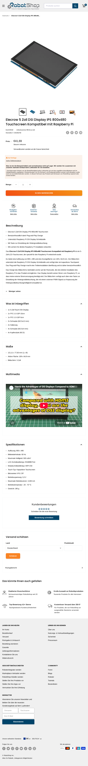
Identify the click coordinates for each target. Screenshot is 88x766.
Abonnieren (18, 722)
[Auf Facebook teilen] (67, 132)
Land (8, 543)
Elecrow (9, 130)
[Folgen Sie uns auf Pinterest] (17, 748)
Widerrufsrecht (7, 658)
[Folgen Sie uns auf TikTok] (25, 748)
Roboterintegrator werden (11, 670)
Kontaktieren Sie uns (10, 654)
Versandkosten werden (22, 149)
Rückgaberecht (11, 568)
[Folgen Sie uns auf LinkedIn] (30, 748)
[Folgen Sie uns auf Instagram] (12, 748)
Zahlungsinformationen (10, 651)
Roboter (51, 677)
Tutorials (51, 680)
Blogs (50, 673)
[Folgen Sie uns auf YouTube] (21, 748)
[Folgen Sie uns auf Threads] (34, 748)
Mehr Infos (13, 214)
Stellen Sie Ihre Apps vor (11, 684)
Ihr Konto (5, 630)
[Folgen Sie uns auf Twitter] (8, 748)
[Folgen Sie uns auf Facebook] (4, 748)
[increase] (30, 184)
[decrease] (16, 184)
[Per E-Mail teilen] (80, 132)
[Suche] (75, 5)
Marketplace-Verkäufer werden (13, 673)
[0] (83, 5)
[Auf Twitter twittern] (76, 132)
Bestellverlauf (7, 633)
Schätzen (13, 556)
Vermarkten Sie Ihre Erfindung (13, 688)
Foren (50, 670)
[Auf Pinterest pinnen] (72, 132)
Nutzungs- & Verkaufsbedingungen (61, 633)
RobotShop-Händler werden (12, 677)
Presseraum (52, 640)
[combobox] (58, 6)
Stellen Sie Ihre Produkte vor (13, 680)
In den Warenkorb (44, 193)
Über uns (51, 630)
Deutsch (36, 739)
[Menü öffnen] (3, 6)
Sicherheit (51, 637)
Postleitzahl (69, 543)
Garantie (5, 647)
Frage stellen (54, 214)
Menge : (9, 184)
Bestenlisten (52, 684)
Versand (5, 637)
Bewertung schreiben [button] (44, 518)
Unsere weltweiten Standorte (11, 739)
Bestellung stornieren (10, 644)
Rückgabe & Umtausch (11, 640)
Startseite (5, 16)
